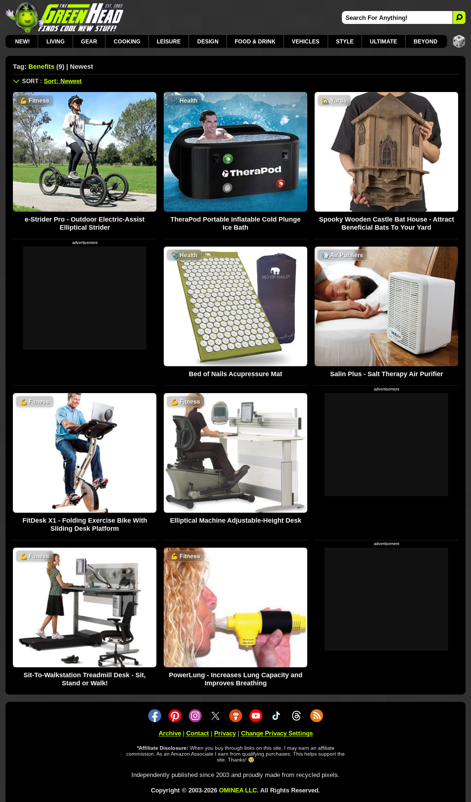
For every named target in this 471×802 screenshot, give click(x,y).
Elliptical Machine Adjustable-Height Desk (235, 520)
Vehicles (305, 41)
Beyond (426, 41)
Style (345, 41)
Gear (89, 41)
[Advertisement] (84, 298)
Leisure (169, 41)
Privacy (225, 733)
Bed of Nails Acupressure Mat (235, 374)
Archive (170, 733)
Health (184, 101)
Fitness (34, 101)
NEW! (22, 41)
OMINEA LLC (238, 790)
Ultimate (383, 41)
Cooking (127, 41)
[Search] (459, 17)
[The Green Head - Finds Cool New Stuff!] (65, 17)
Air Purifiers (342, 255)
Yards (334, 101)
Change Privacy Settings (277, 733)
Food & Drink (255, 41)
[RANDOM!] (459, 41)
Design (208, 41)
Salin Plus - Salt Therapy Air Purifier (386, 374)
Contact (197, 733)
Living (55, 41)
